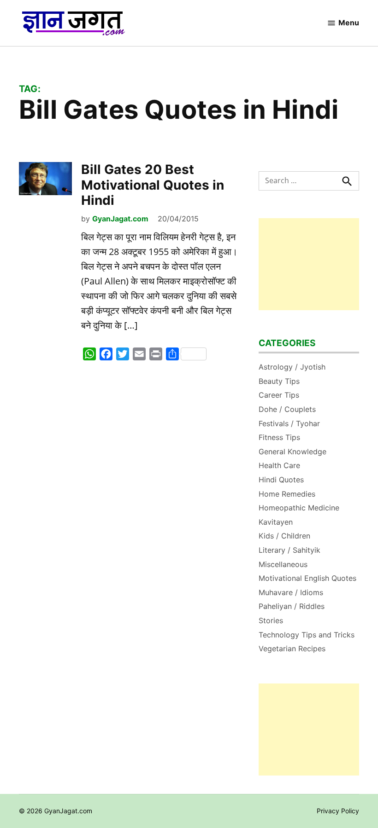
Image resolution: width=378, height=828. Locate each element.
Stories (271, 620)
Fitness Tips (279, 437)
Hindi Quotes (281, 479)
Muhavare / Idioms (291, 592)
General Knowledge (292, 451)
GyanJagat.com (120, 218)
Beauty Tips (279, 381)
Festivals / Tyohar (289, 423)
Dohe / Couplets (287, 409)
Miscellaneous (283, 564)
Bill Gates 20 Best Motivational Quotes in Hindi (152, 185)
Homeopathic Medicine (299, 507)
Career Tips (279, 395)
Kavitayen (276, 522)
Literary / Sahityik (289, 550)
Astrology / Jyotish (292, 366)
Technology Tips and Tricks (306, 634)
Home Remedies (287, 493)
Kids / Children (284, 535)
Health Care (279, 465)
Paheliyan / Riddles (292, 606)
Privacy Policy (338, 811)
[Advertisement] (309, 264)
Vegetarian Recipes (292, 648)
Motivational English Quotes (307, 578)
